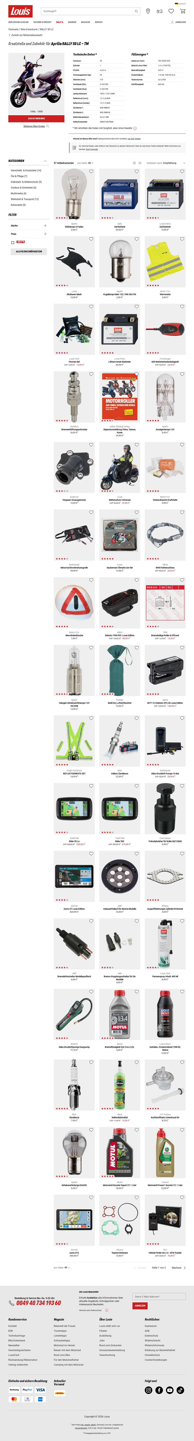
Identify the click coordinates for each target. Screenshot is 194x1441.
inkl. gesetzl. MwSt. (88, 1425)
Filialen (103, 1330)
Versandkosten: (81, 1428)
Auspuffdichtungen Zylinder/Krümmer (165, 909)
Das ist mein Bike (36, 118)
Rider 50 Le (74, 841)
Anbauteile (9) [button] (18, 204)
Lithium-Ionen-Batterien (120, 362)
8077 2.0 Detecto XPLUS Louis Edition (165, 703)
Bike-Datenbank (16, 1340)
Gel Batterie (119, 227)
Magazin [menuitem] (85, 22)
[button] (180, 4)
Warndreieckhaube (74, 635)
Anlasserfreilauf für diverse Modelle (119, 909)
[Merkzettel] (171, 11)
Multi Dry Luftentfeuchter (120, 703)
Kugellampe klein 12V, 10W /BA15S (119, 294)
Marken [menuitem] (72, 22)
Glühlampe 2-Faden (74, 227)
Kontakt (12, 1326)
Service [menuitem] (98, 22)
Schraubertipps (62, 1340)
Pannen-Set (74, 362)
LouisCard (13, 1355)
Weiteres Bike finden (34, 126)
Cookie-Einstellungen (156, 1359)
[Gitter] (134, 162)
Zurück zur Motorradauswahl (26, 35)
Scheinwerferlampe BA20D (74, 1185)
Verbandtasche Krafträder (165, 500)
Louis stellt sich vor (109, 1326)
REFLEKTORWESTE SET (74, 773)
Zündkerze (74, 1117)
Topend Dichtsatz (120, 1253)
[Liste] (140, 163)
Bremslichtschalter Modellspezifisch (74, 976)
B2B (10, 1330)
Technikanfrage (16, 1335)
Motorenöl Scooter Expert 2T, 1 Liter (119, 1185)
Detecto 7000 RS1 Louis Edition (119, 635)
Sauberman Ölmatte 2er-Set (120, 567)
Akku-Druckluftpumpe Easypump (74, 1047)
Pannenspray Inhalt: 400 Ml (165, 976)
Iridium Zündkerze (119, 773)
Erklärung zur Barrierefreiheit (160, 1350)
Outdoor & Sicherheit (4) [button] (23, 187)
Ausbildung (105, 1335)
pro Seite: (82, 163)
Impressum (151, 1326)
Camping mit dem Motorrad (68, 1364)
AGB (147, 1330)
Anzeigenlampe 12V (165, 429)
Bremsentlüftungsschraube (74, 429)
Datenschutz (151, 1335)
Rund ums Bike (62, 1355)
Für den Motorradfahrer (66, 1359)
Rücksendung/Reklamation (22, 1359)
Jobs (102, 1340)
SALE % (20, 242)
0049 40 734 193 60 (38, 1303)
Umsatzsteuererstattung (112, 1350)
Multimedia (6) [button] (19, 193)
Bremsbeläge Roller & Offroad (165, 635)
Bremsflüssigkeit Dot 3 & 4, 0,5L (119, 1047)
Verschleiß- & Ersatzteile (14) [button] (26, 170)
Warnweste (165, 294)
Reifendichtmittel (120, 1117)
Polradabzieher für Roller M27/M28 (165, 841)
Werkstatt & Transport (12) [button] (25, 199)
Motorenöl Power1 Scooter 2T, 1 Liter (165, 1185)
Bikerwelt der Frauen (64, 1326)
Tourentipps (60, 1330)
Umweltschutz (152, 1355)
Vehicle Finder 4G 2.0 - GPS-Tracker (165, 1253)
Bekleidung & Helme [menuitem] (18, 22)
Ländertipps (60, 1335)
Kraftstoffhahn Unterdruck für (165, 1117)
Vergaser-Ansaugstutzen (74, 500)
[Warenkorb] (183, 11)
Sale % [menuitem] (59, 22)
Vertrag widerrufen (18, 1364)
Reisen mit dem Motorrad (67, 1350)
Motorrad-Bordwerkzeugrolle (74, 567)
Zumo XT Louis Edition (74, 909)
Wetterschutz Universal (119, 500)
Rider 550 (119, 841)
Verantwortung (107, 1355)
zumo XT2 (74, 1253)
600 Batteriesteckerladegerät (165, 362)
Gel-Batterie (165, 227)
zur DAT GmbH (134, 139)
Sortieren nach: (155, 163)
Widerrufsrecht (152, 1340)
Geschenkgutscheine (19, 1350)
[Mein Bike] (160, 11)
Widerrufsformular (154, 1345)
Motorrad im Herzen (64, 1345)
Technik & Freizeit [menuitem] (42, 22)
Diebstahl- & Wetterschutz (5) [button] (26, 182)
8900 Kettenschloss (165, 567)
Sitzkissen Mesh (74, 294)
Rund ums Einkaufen (110, 1345)
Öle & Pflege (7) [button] (19, 176)
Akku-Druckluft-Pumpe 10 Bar (165, 773)
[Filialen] (148, 11)
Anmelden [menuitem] (180, 22)
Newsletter (14, 1345)
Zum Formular (92, 149)
